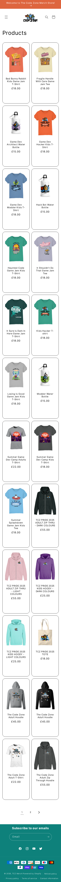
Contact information (49, 878)
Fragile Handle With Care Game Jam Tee (45, 81)
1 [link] (22, 812)
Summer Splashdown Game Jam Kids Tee (16, 524)
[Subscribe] (48, 837)
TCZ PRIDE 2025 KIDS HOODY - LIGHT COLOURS (16, 654)
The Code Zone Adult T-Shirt (16, 776)
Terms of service (29, 878)
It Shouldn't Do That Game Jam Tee (45, 270)
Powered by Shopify (32, 874)
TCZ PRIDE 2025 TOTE (45, 653)
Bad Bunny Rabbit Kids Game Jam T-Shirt (16, 81)
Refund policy (50, 874)
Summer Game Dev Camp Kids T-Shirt (45, 460)
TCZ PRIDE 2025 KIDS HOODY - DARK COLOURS (45, 588)
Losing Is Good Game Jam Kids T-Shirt (16, 397)
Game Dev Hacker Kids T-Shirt (45, 144)
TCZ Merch (17, 874)
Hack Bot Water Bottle (45, 206)
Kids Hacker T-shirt (45, 332)
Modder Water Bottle (45, 395)
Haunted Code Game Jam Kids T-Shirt (16, 270)
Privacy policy (12, 878)
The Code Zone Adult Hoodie (16, 716)
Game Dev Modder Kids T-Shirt (16, 207)
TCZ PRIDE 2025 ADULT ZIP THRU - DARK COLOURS (45, 523)
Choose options (16, 96)
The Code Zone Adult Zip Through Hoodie (45, 778)
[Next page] (38, 812)
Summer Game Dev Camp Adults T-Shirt (16, 460)
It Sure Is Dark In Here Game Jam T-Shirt (16, 334)
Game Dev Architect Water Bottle (16, 144)
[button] (6, 17)
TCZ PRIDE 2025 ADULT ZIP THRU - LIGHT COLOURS (16, 590)
